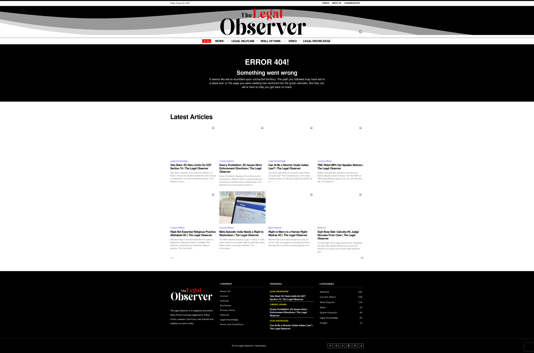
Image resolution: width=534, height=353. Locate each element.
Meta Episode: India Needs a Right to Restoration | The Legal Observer (241, 233)
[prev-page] (172, 258)
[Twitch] (348, 345)
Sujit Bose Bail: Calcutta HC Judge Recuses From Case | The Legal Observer (338, 235)
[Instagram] (336, 345)
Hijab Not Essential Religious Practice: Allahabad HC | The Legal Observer (193, 233)
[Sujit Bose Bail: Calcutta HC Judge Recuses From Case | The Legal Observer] (340, 207)
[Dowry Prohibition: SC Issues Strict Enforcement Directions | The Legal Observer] (242, 141)
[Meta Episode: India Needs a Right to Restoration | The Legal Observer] (242, 207)
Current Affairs (226, 161)
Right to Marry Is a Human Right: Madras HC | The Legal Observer (288, 233)
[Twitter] (355, 345)
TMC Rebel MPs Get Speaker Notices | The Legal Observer (340, 166)
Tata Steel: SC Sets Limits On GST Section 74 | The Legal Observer (190, 166)
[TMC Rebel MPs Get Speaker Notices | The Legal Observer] (340, 141)
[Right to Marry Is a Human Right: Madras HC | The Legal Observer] (291, 207)
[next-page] (361, 258)
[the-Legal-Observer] (263, 22)
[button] (360, 31)
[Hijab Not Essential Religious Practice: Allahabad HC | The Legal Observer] (193, 207)
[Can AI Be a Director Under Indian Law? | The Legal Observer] (291, 141)
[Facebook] (330, 345)
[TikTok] (342, 345)
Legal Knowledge (179, 161)
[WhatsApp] (361, 345)
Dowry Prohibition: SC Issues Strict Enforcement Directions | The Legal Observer (240, 168)
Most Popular (274, 227)
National (321, 227)
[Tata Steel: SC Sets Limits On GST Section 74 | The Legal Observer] (193, 141)
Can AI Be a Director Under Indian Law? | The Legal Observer (288, 166)
